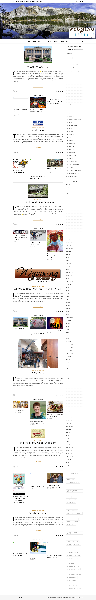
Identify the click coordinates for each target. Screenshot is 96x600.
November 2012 (69, 384)
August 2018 (68, 218)
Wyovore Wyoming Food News (73, 173)
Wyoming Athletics (70, 113)
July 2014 (68, 323)
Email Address (69, 53)
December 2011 (69, 417)
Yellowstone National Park (71, 176)
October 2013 (69, 350)
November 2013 (69, 347)
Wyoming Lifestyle (71, 571)
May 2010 (68, 465)
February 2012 (69, 411)
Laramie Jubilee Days (72, 507)
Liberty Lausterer (71, 516)
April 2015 (68, 296)
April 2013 (68, 368)
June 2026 (68, 187)
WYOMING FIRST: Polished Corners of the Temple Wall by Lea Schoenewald (55, 101)
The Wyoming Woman (72, 529)
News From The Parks (71, 92)
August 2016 (68, 251)
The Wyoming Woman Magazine (72, 533)
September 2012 (69, 390)
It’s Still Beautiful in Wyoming (38, 201)
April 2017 (68, 236)
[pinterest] (80, 1)
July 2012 (68, 396)
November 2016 (69, 242)
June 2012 (68, 399)
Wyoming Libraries (70, 134)
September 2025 (69, 206)
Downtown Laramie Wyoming (74, 487)
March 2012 (68, 408)
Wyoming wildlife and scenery (72, 164)
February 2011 (69, 444)
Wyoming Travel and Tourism (72, 161)
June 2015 (68, 290)
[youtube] (82, 1)
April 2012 (68, 405)
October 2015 (69, 278)
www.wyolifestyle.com (72, 536)
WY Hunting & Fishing (70, 104)
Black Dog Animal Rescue (73, 482)
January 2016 (69, 269)
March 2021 (68, 212)
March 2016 (68, 263)
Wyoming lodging (69, 137)
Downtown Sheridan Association (72, 491)
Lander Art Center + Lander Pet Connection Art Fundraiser (54, 256)
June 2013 (68, 362)
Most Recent (68, 89)
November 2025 (69, 203)
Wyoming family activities (73, 560)
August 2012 (68, 393)
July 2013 (68, 359)
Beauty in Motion (38, 513)
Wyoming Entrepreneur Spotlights (73, 119)
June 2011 (68, 435)
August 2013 (68, 356)
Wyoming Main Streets (71, 143)
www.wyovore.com (71, 538)
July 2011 (68, 432)
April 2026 (68, 193)
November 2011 (69, 420)
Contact (28, 1)
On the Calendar (69, 95)
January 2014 (69, 341)
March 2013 (68, 371)
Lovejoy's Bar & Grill (72, 518)
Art (66, 74)
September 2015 (69, 281)
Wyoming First (70, 563)
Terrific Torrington (38, 67)
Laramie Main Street (72, 510)
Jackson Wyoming (77, 496)
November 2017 (69, 227)
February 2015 (69, 302)
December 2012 (69, 381)
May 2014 (68, 329)
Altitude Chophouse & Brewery (72, 474)
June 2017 (68, 233)
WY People (68, 107)
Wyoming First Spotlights (71, 125)
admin (16, 91)
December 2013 (69, 344)
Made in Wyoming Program (73, 527)
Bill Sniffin (68, 77)
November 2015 (69, 275)
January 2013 (69, 378)
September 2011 (69, 426)
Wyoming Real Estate (70, 152)
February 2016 (69, 266)
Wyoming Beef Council (72, 552)
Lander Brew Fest (71, 502)
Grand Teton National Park (74, 494)
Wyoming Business (70, 116)
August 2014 (68, 320)
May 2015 (68, 293)
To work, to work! (38, 130)
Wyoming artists (71, 547)
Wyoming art (76, 544)
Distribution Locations (70, 83)
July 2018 (68, 221)
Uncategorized (38, 199)
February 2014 (69, 338)
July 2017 (68, 230)
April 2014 (68, 332)
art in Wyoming (71, 476)
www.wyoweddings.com (73, 541)
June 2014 (68, 326)
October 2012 (69, 387)
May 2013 (68, 365)
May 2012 (68, 402)
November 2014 (69, 311)
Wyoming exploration (72, 558)
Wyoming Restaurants (71, 155)
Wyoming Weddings (71, 582)
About (33, 1)
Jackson (69, 496)
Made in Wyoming (71, 524)
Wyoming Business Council (73, 555)
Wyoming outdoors (70, 149)
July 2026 (68, 184)
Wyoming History (69, 128)
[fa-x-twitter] (76, 1)
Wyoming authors (71, 549)
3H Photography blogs (71, 67)
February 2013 (69, 374)
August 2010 (68, 459)
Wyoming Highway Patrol (73, 569)
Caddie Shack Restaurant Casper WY (74, 80)
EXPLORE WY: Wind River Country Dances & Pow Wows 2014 (20, 112)
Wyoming (69, 544)
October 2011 (69, 423)
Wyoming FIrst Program (73, 566)
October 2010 (69, 453)
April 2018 (68, 224)
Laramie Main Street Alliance (74, 513)
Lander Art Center (71, 499)
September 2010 (69, 456)
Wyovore (69, 585)
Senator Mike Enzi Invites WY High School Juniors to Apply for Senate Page (20, 238)
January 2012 (69, 414)
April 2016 (68, 260)
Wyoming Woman (69, 167)
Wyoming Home (69, 131)
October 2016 (69, 245)
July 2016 (68, 254)
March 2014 (68, 335)
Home (14, 1)
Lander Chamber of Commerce (74, 505)
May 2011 (68, 438)
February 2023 (69, 209)
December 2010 (69, 447)
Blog (41, 1)
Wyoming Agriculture (70, 110)
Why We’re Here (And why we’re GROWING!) (38, 288)
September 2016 (69, 248)
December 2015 (69, 272)
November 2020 (69, 215)
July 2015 (68, 287)
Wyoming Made (69, 140)
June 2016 (68, 257)
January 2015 (69, 305)
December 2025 (69, 200)
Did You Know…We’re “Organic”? (38, 442)
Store (17, 1)
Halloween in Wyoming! (54, 331)
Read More (38, 86)
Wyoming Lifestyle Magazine (74, 574)
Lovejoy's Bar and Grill (73, 521)
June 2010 (68, 462)
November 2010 (69, 450)
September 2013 (69, 353)
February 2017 (69, 239)
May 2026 (68, 190)
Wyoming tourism (71, 580)
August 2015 (68, 284)
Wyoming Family (69, 122)
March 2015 (68, 299)
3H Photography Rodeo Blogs (72, 70)
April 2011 (68, 441)
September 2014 (69, 317)
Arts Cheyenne (70, 479)
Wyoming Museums (70, 146)
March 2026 (68, 196)
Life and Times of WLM (38, 64)
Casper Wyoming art (72, 485)
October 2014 (69, 314)
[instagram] (78, 1)
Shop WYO (68, 98)
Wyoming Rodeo (69, 158)
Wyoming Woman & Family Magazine (74, 170)
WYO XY (75, 585)
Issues (37, 1)
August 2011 (68, 429)
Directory (22, 1)
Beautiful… (38, 372)
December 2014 (69, 308)
